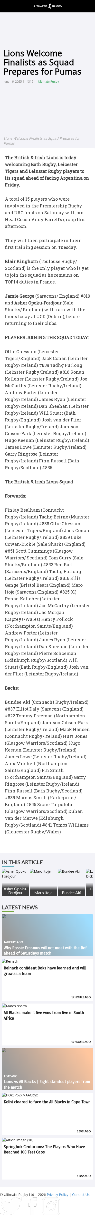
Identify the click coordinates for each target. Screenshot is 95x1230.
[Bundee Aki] (71, 871)
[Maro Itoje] (43, 871)
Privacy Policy (57, 1194)
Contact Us (81, 1194)
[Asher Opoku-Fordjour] (15, 874)
